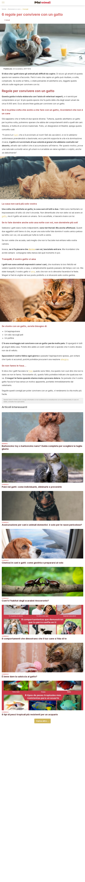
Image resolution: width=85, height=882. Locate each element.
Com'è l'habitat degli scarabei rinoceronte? (25, 600)
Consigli (25, 9)
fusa (30, 371)
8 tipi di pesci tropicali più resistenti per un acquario (30, 714)
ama (33, 271)
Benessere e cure (14, 9)
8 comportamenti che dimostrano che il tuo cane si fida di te (34, 638)
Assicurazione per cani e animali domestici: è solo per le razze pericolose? (42, 524)
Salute (4, 9)
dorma (31, 249)
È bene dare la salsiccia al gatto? (19, 676)
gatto (4, 216)
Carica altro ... (42, 721)
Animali (5, 443)
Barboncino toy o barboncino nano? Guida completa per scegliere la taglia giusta (42, 447)
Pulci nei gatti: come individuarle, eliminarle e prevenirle (32, 487)
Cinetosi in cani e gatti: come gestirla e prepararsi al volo (32, 562)
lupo (16, 135)
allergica (64, 359)
